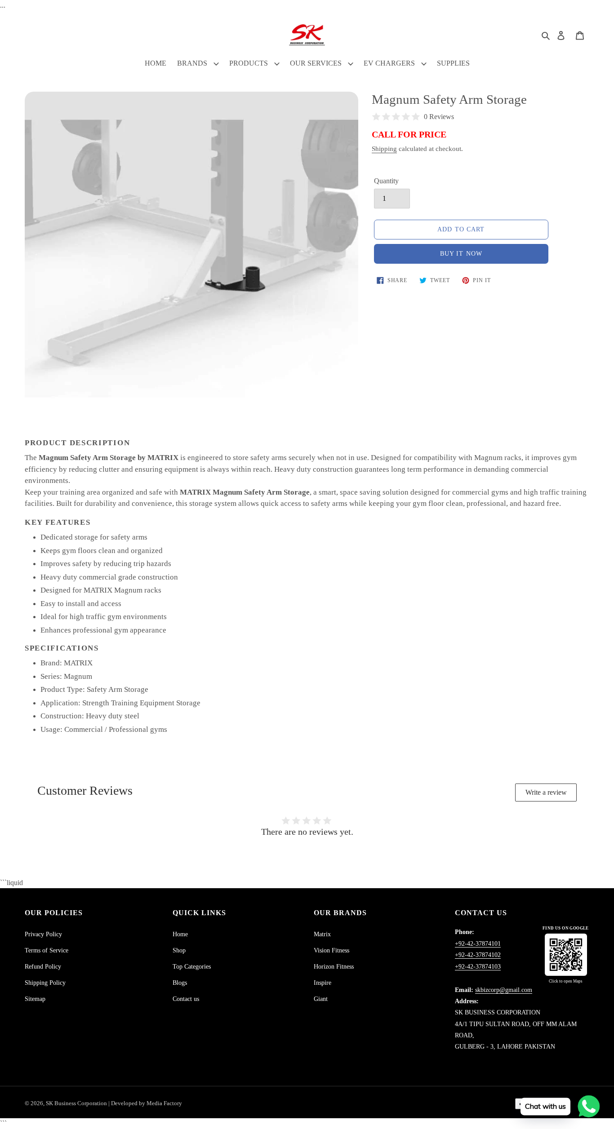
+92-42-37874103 (478, 966)
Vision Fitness (331, 950)
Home (180, 934)
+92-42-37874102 (478, 955)
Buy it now (461, 253)
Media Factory (164, 1103)
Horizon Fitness (334, 966)
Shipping (384, 148)
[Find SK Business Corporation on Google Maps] (566, 955)
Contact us (186, 999)
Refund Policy (43, 966)
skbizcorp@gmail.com (503, 990)
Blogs (180, 982)
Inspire (322, 982)
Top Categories (192, 966)
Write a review (546, 792)
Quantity (386, 181)
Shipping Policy (45, 982)
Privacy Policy (43, 934)
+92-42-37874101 (478, 943)
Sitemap (35, 999)
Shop (179, 950)
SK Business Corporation (77, 1103)
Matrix (322, 934)
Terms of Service (46, 950)
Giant (321, 999)
